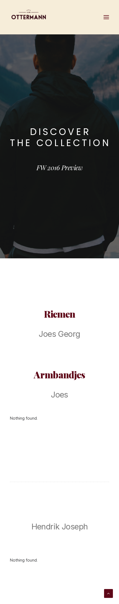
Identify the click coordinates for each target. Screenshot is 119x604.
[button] (106, 17)
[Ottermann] (28, 17)
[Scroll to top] (108, 593)
